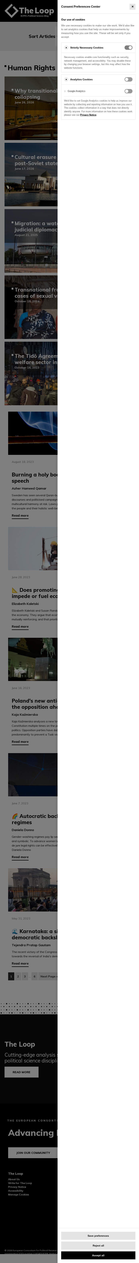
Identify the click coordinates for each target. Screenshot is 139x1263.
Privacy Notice (88, 115)
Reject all (98, 1245)
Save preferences (98, 1235)
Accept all (98, 1255)
